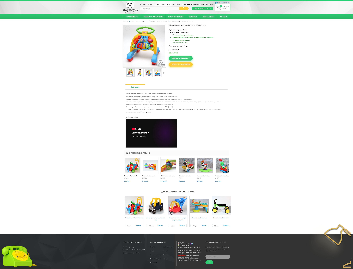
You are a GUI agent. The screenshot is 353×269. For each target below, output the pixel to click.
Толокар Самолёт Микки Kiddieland (134, 218)
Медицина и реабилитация (153, 16)
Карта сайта (153, 263)
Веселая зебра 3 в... (185, 176)
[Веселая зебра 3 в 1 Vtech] (187, 165)
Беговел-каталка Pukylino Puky (221, 218)
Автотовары (193, 16)
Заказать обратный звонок (202, 8)
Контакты (209, 4)
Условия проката (183, 4)
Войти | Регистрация (223, 2)
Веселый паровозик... (149, 176)
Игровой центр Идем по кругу (199, 218)
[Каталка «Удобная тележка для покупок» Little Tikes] (178, 206)
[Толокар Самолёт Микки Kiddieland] (134, 206)
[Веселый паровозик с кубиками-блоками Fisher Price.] (150, 165)
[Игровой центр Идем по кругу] (199, 206)
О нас (150, 4)
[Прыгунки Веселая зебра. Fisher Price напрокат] (205, 165)
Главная (143, 4)
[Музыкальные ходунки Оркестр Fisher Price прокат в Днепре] (139, 73)
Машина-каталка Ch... (222, 176)
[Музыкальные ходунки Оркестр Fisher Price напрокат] (130, 73)
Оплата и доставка (168, 4)
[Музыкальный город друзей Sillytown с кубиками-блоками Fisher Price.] (169, 165)
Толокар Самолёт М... (131, 176)
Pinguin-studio (135, 253)
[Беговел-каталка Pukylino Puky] (221, 206)
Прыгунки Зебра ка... (203, 176)
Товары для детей (132, 16)
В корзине (225, 7)
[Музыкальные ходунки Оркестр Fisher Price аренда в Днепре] (148, 73)
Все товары (223, 16)
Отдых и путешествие (175, 16)
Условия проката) (145, 112)
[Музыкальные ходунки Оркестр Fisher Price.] (157, 73)
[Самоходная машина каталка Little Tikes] (156, 206)
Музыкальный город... (167, 176)
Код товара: (173, 50)
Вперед (163, 73)
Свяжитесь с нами (168, 247)
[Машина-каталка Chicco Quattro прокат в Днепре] (223, 165)
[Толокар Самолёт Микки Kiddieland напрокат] (132, 165)
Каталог (157, 4)
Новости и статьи (197, 4)
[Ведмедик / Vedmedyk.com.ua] (130, 7)
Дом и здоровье (208, 16)
